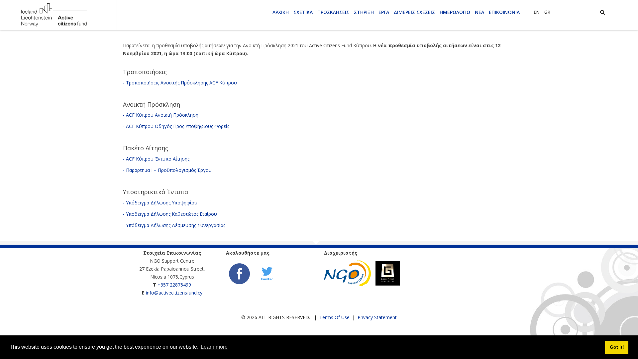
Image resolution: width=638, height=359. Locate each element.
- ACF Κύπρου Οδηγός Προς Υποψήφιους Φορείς (176, 126)
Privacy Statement (377, 317)
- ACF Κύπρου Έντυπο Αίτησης (156, 159)
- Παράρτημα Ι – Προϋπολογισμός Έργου (167, 170)
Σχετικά (303, 12)
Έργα (383, 12)
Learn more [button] (214, 347)
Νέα (479, 12)
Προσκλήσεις (333, 12)
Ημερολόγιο (455, 12)
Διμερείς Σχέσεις (414, 12)
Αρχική (280, 12)
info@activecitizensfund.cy (174, 293)
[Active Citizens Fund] (54, 14)
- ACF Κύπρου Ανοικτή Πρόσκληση (160, 115)
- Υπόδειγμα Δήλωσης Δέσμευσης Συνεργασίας (174, 225)
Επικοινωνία (504, 12)
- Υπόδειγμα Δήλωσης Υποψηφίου (160, 202)
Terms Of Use (334, 317)
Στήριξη (364, 12)
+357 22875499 (174, 285)
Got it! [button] (617, 347)
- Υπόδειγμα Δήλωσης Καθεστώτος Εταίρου (170, 214)
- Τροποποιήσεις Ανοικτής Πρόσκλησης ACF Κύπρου (180, 82)
